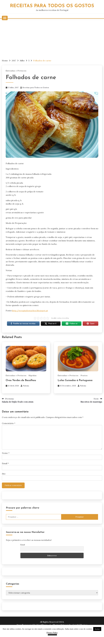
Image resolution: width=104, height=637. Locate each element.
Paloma (26, 386)
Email (5, 463)
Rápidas (33, 375)
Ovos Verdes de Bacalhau (21, 380)
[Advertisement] (52, 37)
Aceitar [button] (97, 629)
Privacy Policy (52, 633)
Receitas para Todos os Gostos (35, 87)
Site (4, 473)
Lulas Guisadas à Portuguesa (75, 380)
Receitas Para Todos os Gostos (52, 6)
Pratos (84, 375)
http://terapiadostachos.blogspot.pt (30, 310)
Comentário (8, 423)
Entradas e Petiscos (16, 71)
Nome (5, 453)
